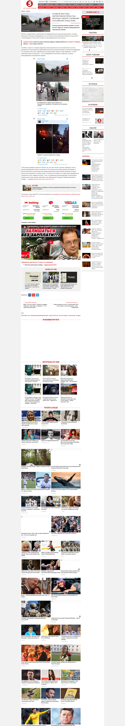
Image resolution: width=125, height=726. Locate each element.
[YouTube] (99, 1)
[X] (91, 1)
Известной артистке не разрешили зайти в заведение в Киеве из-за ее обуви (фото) (97, 213)
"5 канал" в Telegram (74, 42)
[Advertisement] (51, 209)
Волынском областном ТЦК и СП (44, 179)
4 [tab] (96, 50)
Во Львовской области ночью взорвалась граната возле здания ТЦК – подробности (50, 399)
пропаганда (71, 315)
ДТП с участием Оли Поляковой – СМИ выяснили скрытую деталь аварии (96, 222)
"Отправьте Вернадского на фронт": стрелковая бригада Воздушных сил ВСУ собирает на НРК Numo (87, 74)
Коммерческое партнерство (86, 119)
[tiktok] (83, 1)
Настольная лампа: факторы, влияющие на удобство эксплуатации (87, 110)
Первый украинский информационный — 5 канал (29, 4)
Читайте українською (75, 22)
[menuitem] (41, 4)
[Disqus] (51, 342)
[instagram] (80, 1)
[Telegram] (85, 1)
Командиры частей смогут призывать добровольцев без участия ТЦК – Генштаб (32, 380)
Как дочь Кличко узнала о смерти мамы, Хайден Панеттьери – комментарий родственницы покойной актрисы (97, 246)
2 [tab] (91, 50)
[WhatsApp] (88, 1)
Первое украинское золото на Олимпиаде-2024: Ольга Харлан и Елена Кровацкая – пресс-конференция (66, 306)
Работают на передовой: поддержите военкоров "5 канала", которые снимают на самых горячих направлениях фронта (88, 64)
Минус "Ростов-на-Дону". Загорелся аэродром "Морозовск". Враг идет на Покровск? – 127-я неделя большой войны (35, 306)
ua (73, 1)
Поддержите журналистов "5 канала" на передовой (37, 262)
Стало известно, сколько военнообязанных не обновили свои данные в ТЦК (51, 380)
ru (75, 1)
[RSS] (102, 1)
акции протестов (53, 315)
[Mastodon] (94, 1)
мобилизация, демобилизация (39, 315)
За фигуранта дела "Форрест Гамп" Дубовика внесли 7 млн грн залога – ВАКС (92, 44)
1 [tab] (89, 50)
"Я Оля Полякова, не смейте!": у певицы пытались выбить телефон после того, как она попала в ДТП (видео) (97, 265)
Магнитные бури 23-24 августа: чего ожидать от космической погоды (97, 255)
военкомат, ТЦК (25, 315)
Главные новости (28, 42)
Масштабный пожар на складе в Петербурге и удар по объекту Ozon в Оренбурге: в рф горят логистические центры (97, 177)
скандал (78, 315)
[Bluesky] (96, 1)
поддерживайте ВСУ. (50, 265)
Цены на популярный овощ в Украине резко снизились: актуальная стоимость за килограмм (97, 205)
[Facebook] (77, 1)
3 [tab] (94, 50)
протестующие (63, 315)
